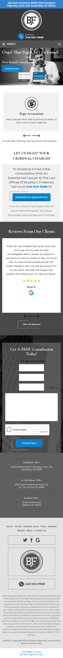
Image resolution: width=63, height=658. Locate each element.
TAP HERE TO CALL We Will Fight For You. (31, 653)
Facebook (31, 540)
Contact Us (40, 530)
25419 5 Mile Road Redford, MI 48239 (31, 503)
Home (9, 526)
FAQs (43, 526)
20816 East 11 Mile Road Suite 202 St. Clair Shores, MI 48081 (31, 486)
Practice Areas (31, 526)
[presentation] (27, 135)
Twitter (25, 540)
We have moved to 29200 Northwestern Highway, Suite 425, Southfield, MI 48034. (31, 4)
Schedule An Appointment (31, 197)
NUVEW (7, 640)
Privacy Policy (35, 643)
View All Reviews (31, 324)
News (30, 530)
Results (21, 530)
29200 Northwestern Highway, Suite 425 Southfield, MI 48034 (31, 468)
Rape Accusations (31, 110)
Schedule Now (12, 68)
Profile (18, 526)
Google (38, 540)
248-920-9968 (34, 37)
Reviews (52, 526)
